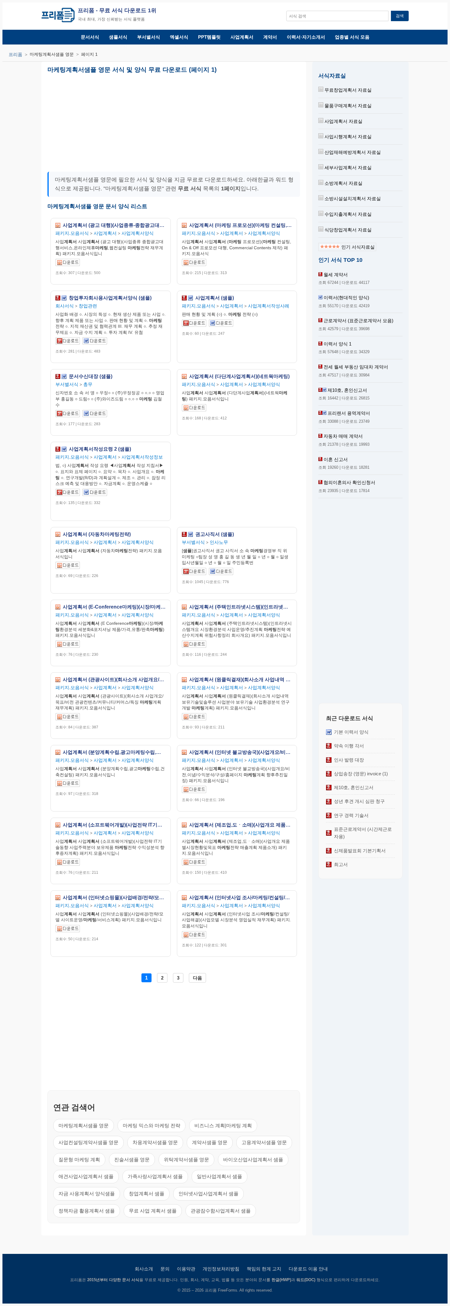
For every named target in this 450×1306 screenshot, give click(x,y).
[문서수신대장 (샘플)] (67, 414)
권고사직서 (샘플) (214, 534)
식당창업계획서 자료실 (347, 229)
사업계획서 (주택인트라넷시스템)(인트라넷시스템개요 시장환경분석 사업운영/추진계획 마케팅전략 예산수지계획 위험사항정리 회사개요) (240, 607)
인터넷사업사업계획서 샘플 (208, 1193)
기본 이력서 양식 (351, 732)
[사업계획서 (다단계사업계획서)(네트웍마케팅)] (194, 409)
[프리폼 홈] (58, 16)
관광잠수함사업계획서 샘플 (221, 1210)
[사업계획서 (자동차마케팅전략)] (67, 566)
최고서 (341, 864)
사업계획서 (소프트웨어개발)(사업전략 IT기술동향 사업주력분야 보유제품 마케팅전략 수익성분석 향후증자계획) (114, 825)
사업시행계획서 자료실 (347, 136)
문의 (165, 1268)
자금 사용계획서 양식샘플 (86, 1193)
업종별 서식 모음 (352, 37)
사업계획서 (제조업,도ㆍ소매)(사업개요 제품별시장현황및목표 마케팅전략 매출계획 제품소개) (240, 825)
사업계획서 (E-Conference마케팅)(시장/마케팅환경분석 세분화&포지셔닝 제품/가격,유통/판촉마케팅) (114, 607)
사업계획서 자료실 (342, 121)
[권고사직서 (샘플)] (194, 572)
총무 (87, 384)
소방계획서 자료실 (342, 183)
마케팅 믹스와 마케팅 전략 (151, 1125)
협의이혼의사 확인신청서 (349, 482)
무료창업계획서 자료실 (347, 90)
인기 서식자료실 (357, 247)
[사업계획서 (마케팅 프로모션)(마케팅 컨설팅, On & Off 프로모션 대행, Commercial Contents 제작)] (194, 263)
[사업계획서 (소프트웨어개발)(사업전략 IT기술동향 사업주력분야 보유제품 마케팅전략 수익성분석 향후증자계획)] (67, 863)
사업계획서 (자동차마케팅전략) (97, 534)
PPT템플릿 (209, 37)
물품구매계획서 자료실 (347, 105)
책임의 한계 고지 (264, 1268)
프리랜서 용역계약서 (349, 413)
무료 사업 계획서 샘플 (153, 1210)
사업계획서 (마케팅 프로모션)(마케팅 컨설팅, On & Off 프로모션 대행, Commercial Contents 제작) (240, 225)
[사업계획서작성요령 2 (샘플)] (67, 493)
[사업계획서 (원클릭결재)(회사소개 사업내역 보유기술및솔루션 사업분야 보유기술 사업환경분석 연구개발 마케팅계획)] (194, 718)
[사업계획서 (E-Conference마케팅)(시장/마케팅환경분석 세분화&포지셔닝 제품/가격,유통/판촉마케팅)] (67, 645)
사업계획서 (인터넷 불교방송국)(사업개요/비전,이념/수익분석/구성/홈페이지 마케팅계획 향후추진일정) (240, 752)
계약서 (270, 37)
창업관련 (88, 305)
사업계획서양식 (138, 233)
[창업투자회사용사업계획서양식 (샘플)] (67, 342)
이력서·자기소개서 (306, 37)
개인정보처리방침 (221, 1268)
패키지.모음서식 (72, 233)
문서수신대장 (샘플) (90, 376)
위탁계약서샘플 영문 (186, 1159)
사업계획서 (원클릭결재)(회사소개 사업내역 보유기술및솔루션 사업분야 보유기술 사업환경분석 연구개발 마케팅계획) (240, 679)
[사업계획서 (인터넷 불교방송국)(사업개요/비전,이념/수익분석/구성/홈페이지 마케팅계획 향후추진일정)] (194, 790)
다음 (197, 977)
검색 (400, 15)
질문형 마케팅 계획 (79, 1159)
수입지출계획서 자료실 (347, 214)
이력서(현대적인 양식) (346, 297)
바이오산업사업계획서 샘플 (253, 1159)
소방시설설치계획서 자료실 (352, 198)
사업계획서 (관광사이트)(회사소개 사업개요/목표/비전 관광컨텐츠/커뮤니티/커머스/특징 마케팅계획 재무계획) (114, 679)
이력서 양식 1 (337, 343)
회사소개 (144, 1268)
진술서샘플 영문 (132, 1159)
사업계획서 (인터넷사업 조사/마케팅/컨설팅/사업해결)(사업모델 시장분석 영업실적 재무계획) (240, 897)
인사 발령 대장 (349, 759)
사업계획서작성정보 (142, 457)
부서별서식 (148, 37)
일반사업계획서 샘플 (219, 1176)
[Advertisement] (110, 120)
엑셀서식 (179, 37)
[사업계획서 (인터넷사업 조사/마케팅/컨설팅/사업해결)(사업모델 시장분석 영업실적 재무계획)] (194, 936)
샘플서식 (118, 37)
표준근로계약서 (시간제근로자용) (363, 833)
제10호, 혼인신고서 (347, 390)
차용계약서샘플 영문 (155, 1142)
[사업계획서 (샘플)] (194, 324)
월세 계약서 (336, 274)
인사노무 (219, 542)
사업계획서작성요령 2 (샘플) (100, 449)
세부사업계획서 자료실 (347, 167)
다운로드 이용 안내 (308, 1268)
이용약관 (186, 1268)
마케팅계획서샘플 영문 (83, 1125)
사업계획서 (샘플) (214, 298)
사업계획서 (242, 37)
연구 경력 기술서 (351, 815)
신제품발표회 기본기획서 (360, 850)
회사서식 (64, 305)
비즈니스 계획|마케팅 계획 (223, 1125)
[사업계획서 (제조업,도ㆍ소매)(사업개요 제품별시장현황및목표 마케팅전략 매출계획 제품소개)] (194, 863)
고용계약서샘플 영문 (264, 1142)
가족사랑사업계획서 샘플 (155, 1176)
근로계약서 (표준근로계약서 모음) (358, 320)
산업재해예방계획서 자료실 (352, 152)
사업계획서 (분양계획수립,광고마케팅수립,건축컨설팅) (114, 752)
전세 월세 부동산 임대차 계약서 (356, 366)
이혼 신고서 (336, 459)
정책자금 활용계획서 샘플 (86, 1210)
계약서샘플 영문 (209, 1142)
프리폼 (15, 54)
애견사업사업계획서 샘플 (86, 1176)
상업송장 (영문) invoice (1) (361, 773)
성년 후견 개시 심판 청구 (359, 801)
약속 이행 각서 (349, 745)
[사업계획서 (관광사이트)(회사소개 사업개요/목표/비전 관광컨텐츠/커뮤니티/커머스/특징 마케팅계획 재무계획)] (67, 718)
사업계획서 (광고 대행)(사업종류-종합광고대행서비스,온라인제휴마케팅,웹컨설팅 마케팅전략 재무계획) (114, 225)
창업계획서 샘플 (146, 1193)
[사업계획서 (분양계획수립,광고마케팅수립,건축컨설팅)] (67, 784)
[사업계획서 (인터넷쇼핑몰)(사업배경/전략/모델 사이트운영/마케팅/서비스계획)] (67, 929)
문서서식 (90, 37)
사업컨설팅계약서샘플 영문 (88, 1142)
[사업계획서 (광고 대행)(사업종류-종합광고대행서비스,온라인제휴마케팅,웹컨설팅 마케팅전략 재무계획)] (67, 263)
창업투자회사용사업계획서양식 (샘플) (110, 298)
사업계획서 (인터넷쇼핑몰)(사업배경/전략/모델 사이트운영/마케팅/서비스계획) (114, 897)
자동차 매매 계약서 (343, 436)
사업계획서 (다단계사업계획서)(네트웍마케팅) (239, 376)
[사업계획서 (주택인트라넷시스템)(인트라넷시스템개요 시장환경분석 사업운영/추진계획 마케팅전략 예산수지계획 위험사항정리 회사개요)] (194, 645)
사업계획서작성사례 (268, 305)
